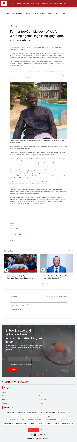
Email (10, 356)
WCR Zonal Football (68, 423)
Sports (4, 392)
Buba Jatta (16, 416)
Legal (50, 13)
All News (7, 13)
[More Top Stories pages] (28, 3)
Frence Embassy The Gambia (16, 419)
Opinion (12, 223)
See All (71, 250)
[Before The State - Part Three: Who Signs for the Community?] (56, 263)
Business (41, 396)
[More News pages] (20, 3)
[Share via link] (25, 234)
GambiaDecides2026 (52, 419)
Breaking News (40, 13)
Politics (41, 392)
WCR (57, 423)
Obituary (28, 13)
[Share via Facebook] (11, 234)
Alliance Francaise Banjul (48, 412)
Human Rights (14, 228)
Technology (42, 399)
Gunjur (34, 423)
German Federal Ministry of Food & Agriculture (16, 423)
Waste (50, 423)
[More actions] (66, 26)
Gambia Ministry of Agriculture (35, 419)
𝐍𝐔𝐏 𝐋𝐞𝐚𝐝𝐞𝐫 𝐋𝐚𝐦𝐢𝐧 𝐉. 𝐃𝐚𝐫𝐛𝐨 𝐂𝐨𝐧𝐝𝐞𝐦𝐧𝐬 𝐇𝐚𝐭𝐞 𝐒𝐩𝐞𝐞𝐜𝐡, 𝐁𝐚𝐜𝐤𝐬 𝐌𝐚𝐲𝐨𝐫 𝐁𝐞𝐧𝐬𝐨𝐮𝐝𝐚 (20, 277)
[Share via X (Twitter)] (15, 234)
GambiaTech (65, 419)
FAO (55, 416)
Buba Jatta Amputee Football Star (31, 416)
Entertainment (6, 396)
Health (41, 403)
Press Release (17, 13)
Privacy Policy (45, 430)
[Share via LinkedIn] (20, 234)
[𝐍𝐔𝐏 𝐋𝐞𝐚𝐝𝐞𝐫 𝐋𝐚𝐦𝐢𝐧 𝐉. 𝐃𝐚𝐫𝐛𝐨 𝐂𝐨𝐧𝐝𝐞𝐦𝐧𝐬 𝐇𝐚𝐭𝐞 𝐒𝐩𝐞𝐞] (20, 263)
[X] (35, 435)
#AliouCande (11, 412)
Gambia (12, 225)
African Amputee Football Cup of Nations (28, 412)
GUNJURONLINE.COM (15, 381)
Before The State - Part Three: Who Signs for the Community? (55, 277)
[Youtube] (41, 435)
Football (62, 416)
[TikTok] (44, 435)
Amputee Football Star (64, 412)
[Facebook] (32, 435)
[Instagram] (38, 435)
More (64, 13)
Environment (5, 399)
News (57, 13)
